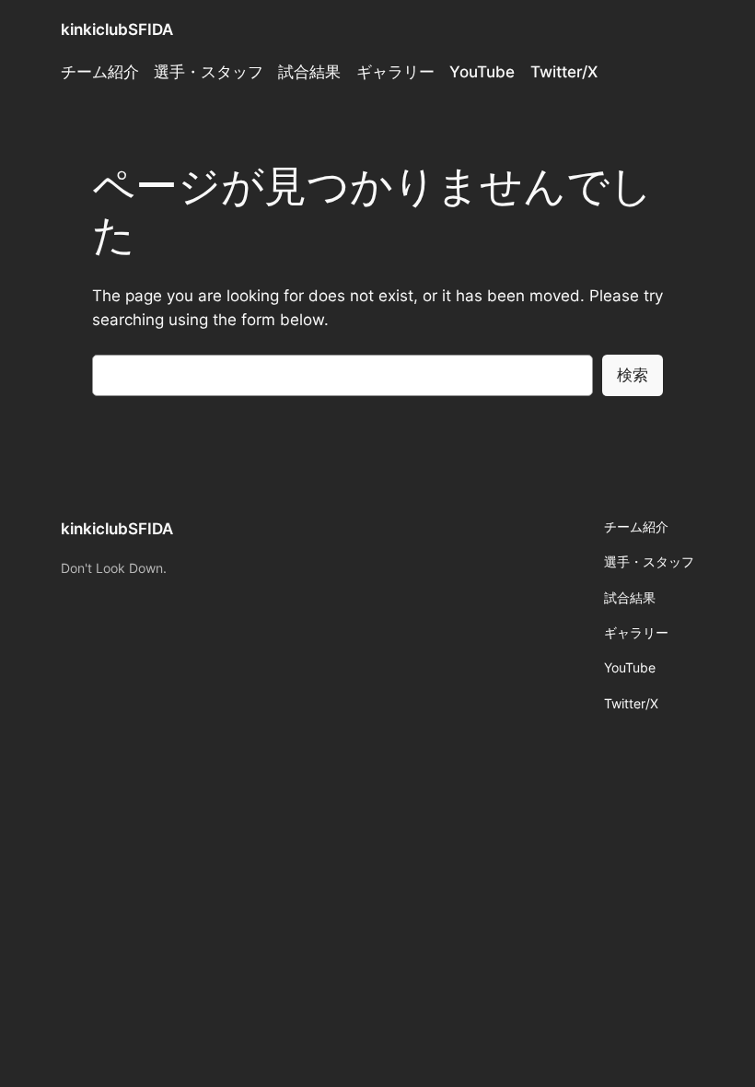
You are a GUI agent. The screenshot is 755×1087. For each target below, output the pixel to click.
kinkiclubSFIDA (117, 29)
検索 (632, 375)
